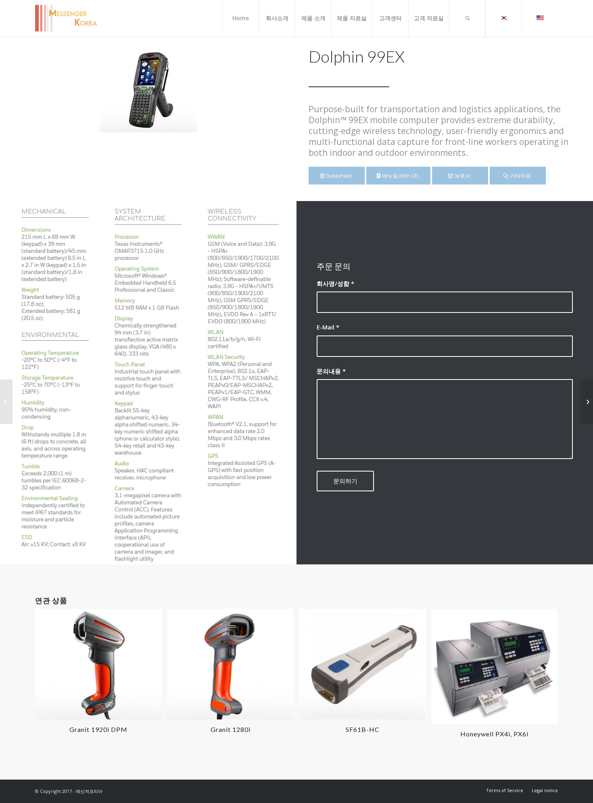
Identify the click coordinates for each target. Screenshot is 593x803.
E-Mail (328, 327)
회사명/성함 (335, 283)
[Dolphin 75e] (6, 401)
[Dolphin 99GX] (586, 401)
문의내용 (331, 371)
